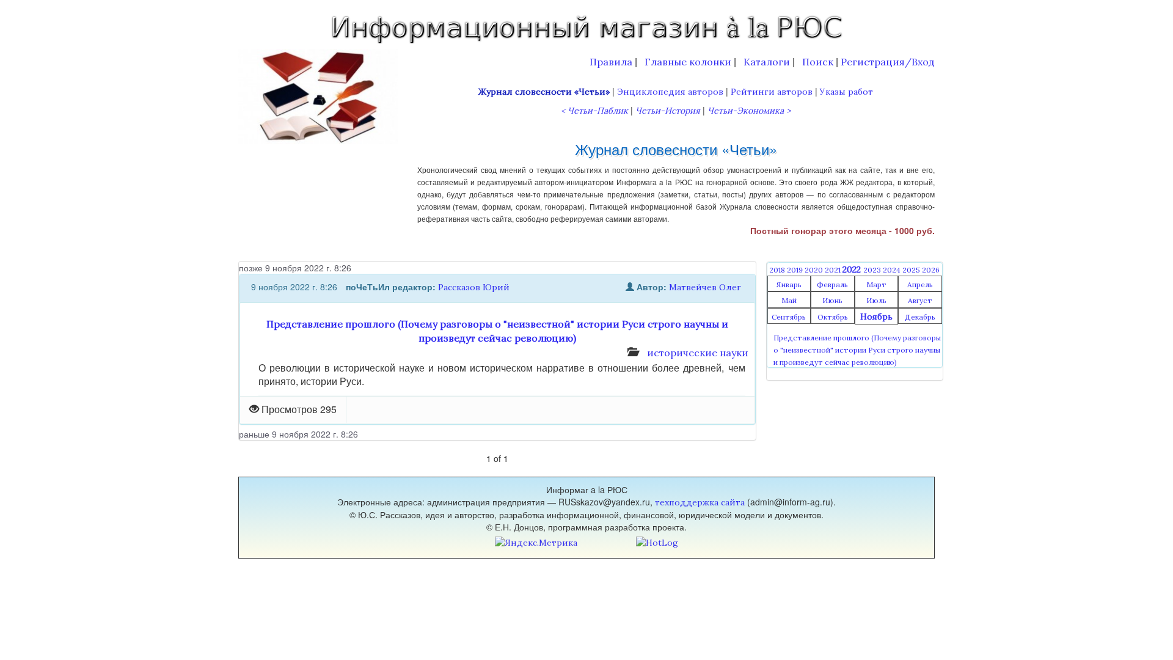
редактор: (414, 286)
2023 (873, 269)
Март (876, 284)
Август (920, 300)
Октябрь (832, 316)
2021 (833, 269)
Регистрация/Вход (888, 62)
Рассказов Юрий (474, 287)
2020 (815, 269)
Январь (789, 284)
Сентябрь (789, 316)
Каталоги (767, 62)
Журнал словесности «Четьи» (544, 91)
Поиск (817, 62)
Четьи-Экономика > (749, 110)
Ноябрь (876, 316)
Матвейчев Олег (705, 287)
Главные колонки (688, 62)
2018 (778, 269)
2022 (852, 269)
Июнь (832, 300)
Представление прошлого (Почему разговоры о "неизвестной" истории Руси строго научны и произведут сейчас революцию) (857, 350)
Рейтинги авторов (772, 91)
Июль (876, 300)
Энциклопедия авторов (670, 91)
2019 (796, 269)
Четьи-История (667, 110)
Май (789, 300)
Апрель (920, 284)
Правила (611, 62)
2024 (892, 269)
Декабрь (920, 316)
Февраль (832, 284)
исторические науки (697, 352)
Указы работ (846, 91)
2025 (912, 269)
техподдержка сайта (700, 502)
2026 (931, 269)
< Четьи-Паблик (594, 110)
